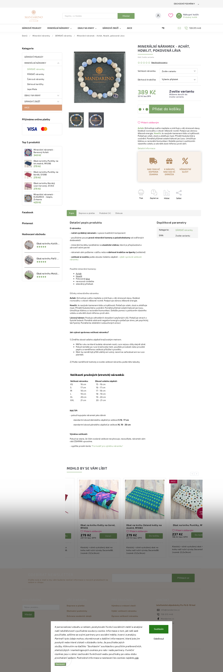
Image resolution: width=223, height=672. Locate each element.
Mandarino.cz (167, 618)
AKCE (26, 107)
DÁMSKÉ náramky (35, 69)
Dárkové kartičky (35, 84)
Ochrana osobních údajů (79, 616)
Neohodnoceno (159, 63)
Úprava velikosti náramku (125, 616)
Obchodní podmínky (184, 3)
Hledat (126, 16)
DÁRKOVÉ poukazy (33, 57)
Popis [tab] (71, 213)
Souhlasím (159, 629)
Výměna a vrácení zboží (124, 605)
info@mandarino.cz (170, 610)
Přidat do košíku (166, 109)
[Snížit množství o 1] (140, 109)
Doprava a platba (75, 605)
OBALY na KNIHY (32, 95)
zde (136, 657)
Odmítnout (159, 638)
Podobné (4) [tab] (105, 213)
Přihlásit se (183, 578)
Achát (141, 128)
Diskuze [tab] (119, 213)
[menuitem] (33, 28)
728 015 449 (167, 614)
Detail (98, 536)
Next (197, 474)
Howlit (157, 133)
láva (88, 278)
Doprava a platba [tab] (87, 213)
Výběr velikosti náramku (124, 611)
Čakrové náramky (35, 79)
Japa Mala (32, 89)
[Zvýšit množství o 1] (146, 109)
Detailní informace (146, 148)
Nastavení (60, 664)
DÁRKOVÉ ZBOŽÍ (32, 101)
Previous (192, 474)
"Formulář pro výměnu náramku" (107, 446)
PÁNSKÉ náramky (35, 74)
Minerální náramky (35, 63)
